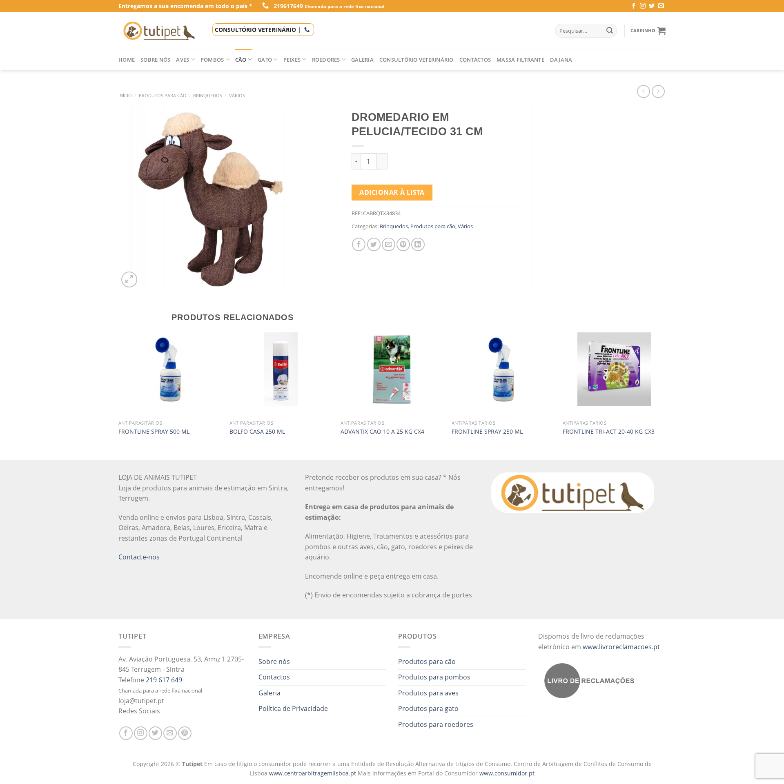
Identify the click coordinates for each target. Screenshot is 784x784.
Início (125, 95)
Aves (182, 59)
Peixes (292, 59)
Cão (241, 59)
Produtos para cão (163, 95)
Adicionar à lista (391, 192)
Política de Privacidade (293, 708)
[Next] (665, 395)
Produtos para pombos (434, 677)
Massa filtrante (520, 59)
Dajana (561, 59)
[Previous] (119, 395)
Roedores (326, 59)
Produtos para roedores (435, 724)
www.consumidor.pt (507, 773)
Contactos (475, 59)
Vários (237, 95)
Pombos (212, 59)
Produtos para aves (428, 692)
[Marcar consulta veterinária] (307, 29)
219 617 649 (164, 679)
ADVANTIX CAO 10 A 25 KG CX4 (382, 431)
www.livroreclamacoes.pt (621, 646)
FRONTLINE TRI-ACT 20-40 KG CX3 (609, 431)
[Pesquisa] (610, 31)
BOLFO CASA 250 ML (257, 431)
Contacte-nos (139, 556)
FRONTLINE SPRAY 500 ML (153, 431)
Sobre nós (155, 59)
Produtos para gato (428, 708)
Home (126, 59)
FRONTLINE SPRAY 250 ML (487, 431)
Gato (265, 59)
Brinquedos (207, 95)
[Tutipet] (159, 30)
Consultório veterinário (416, 59)
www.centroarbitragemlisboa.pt (313, 773)
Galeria (362, 59)
